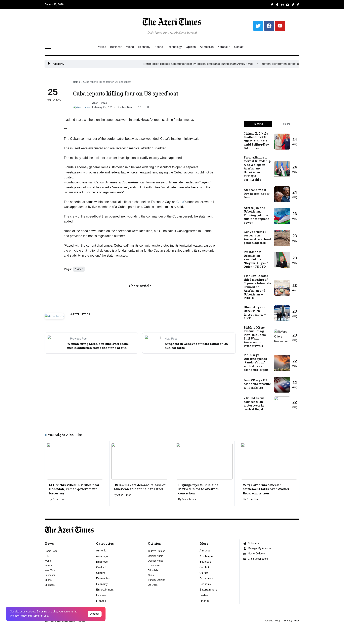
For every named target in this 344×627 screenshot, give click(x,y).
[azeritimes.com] (172, 21)
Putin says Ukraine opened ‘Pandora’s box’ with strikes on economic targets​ (256, 362)
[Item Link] (282, 142)
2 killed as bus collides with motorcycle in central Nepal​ (254, 403)
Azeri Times (99, 102)
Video (79, 269)
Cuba (180, 202)
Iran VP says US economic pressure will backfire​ (257, 384)
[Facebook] (269, 26)
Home (76, 81)
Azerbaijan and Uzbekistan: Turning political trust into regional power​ (257, 215)
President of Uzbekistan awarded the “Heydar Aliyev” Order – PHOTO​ (256, 259)
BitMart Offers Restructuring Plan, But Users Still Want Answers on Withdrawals (255, 337)
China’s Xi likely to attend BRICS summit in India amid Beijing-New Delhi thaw (257, 141)
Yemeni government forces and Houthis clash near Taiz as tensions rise (289, 63)
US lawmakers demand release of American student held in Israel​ (139, 487)
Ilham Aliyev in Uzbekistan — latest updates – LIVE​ (256, 312)
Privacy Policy (18, 615)
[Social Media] (272, 4)
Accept (94, 613)
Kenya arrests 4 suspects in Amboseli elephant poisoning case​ (257, 237)
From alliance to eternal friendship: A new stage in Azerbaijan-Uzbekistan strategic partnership (257, 168)
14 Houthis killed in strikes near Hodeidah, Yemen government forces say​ (74, 489)
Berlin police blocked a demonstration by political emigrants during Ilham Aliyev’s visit (180, 63)
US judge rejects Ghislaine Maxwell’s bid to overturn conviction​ (198, 489)
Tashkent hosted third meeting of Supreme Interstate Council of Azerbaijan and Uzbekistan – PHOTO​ (257, 287)
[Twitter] (258, 26)
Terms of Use (40, 615)
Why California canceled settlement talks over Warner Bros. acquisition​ (266, 489)
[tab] (258, 124)
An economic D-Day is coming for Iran (257, 193)
